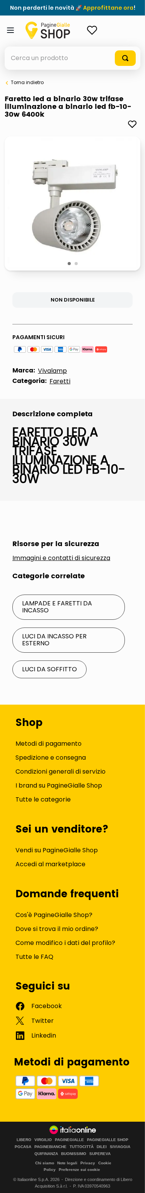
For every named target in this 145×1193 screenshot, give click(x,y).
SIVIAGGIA (120, 1147)
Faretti (59, 381)
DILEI (102, 1147)
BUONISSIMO (73, 1154)
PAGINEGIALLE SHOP (107, 1140)
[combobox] (72, 58)
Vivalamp (52, 370)
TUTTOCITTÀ (82, 1147)
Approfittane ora (108, 8)
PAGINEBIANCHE (50, 1147)
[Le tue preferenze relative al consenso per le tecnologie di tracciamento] (131, 1179)
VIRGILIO (43, 1140)
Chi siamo (44, 1163)
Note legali (67, 1163)
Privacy (87, 1163)
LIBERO (24, 1140)
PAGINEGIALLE (69, 1140)
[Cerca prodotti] (125, 58)
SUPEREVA (100, 1154)
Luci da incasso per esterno (54, 640)
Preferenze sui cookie (79, 1169)
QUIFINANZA (46, 1154)
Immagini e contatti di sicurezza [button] (61, 558)
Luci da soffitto (49, 669)
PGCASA (23, 1147)
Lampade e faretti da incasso (57, 607)
